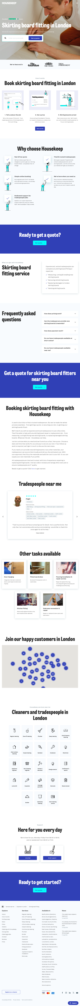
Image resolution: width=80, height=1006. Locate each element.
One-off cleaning (27, 917)
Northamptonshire (52, 947)
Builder (24, 934)
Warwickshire (49, 972)
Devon (44, 927)
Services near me (10, 906)
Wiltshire (53, 979)
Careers (4, 927)
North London (58, 514)
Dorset (48, 927)
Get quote (39, 243)
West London (41, 518)
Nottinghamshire (46, 957)
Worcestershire (46, 982)
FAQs (3, 942)
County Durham (52, 922)
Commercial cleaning (28, 929)
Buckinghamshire (51, 917)
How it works (5, 917)
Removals (25, 956)
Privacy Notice (16, 1000)
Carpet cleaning (26, 927)
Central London (30, 514)
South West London (31, 518)
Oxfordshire (45, 959)
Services (25, 911)
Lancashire (45, 939)
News (3, 922)
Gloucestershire (50, 932)
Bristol (44, 917)
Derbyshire (50, 924)
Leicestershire (53, 939)
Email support (52, 858)
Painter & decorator (27, 944)
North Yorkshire (46, 954)
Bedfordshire (46, 914)
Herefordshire (53, 934)
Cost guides (5, 932)
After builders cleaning (28, 924)
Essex (43, 932)
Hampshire (45, 934)
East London (39, 514)
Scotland (44, 962)
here (33, 469)
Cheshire (54, 919)
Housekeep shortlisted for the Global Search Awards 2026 (69, 923)
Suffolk (52, 967)
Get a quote (40, 128)
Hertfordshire (46, 937)
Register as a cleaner (11, 992)
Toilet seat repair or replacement (55, 506)
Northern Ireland (46, 949)
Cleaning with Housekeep (9, 929)
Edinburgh (52, 929)
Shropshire (51, 962)
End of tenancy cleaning (28, 919)
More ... (29, 509)
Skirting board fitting (40, 506)
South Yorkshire (52, 964)
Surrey (44, 969)
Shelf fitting (30, 506)
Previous (3, 516)
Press (3, 924)
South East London (42, 516)
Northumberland (46, 952)
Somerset (45, 964)
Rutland (51, 959)
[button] (60, 313)
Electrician (25, 937)
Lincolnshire (45, 942)
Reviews (4, 939)
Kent (51, 937)
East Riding (54, 927)
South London (52, 516)
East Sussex (45, 929)
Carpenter (25, 939)
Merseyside (52, 944)
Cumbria (44, 924)
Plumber (24, 932)
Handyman (29, 502)
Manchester (45, 944)
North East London (49, 514)
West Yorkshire (46, 979)
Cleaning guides (6, 934)
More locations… (47, 985)
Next (77, 516)
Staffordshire (46, 967)
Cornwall (44, 922)
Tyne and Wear (50, 969)
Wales (43, 972)
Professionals (6, 919)
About (4, 914)
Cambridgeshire (46, 919)
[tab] (60, 313)
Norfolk (44, 947)
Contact (4, 937)
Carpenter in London (22, 906)
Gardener (24, 949)
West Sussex (45, 977)
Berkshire (53, 914)
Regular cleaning (26, 914)
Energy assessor (26, 947)
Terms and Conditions (27, 1000)
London (51, 942)
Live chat (27, 858)
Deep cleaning (26, 922)
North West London (31, 516)
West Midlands (46, 974)
